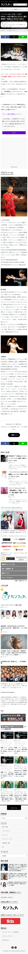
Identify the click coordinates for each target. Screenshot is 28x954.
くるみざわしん (19, 766)
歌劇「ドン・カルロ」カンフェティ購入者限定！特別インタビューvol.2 (7, 750)
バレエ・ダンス (6, 831)
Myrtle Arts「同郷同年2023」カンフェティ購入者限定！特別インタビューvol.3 (20, 773)
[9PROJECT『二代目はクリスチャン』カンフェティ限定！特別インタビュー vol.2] (4, 458)
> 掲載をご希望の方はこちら (20, 580)
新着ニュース (4, 9)
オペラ (6, 743)
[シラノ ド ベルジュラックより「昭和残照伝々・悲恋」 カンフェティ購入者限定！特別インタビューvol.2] (4, 490)
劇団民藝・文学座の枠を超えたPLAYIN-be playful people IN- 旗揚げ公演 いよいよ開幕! (14, 628)
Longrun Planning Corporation (18, 951)
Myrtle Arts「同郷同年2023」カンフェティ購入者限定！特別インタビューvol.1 (7, 798)
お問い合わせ (5, 940)
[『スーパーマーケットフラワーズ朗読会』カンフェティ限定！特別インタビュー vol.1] (4, 474)
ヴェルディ (5, 742)
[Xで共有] (14, 36)
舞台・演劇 (8, 26)
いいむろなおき (11, 24)
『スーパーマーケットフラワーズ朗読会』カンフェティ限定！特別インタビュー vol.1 (18, 474)
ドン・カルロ (7, 745)
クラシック (5, 835)
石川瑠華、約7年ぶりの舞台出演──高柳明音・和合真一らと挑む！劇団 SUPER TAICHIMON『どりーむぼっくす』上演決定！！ (14, 653)
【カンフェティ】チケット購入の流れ (11, 605)
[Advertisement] (14, 151)
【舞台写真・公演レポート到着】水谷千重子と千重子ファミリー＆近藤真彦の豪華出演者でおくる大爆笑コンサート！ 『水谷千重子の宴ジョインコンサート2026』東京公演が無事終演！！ (18, 867)
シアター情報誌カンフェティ (17, 9)
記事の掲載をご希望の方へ (7, 897)
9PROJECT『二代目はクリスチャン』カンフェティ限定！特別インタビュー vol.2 (18, 458)
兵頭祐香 (21, 24)
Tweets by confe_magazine (7, 692)
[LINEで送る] (22, 36)
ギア (16, 24)
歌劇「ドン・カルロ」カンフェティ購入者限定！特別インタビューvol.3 (20, 750)
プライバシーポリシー (7, 936)
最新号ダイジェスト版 (8, 564)
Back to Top (14, 808)
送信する (14, 132)
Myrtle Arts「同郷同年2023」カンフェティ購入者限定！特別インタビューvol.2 (20, 798)
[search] (26, 4)
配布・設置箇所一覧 (7, 569)
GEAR (4, 24)
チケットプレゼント (7, 577)
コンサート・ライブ (7, 839)
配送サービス (5, 573)
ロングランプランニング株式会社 (10, 932)
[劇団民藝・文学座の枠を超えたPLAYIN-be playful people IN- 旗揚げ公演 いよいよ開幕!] (4, 884)
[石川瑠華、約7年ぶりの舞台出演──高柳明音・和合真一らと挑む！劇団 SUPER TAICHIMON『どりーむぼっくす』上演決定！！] (4, 876)
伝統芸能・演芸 (6, 843)
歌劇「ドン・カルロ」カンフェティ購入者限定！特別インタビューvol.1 (7, 775)
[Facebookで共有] (5, 36)
